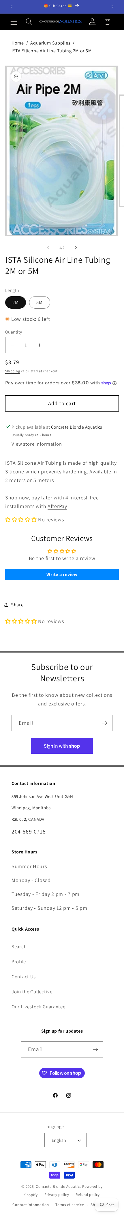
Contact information (30, 1204)
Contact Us (24, 976)
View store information (37, 444)
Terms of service (69, 1204)
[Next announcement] (112, 6)
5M (39, 302)
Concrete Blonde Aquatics (58, 1186)
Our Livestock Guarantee (38, 1006)
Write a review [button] (61, 574)
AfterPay (57, 506)
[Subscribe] (104, 723)
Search (19, 946)
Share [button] (17, 604)
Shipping (12, 371)
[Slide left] (48, 247)
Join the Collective (32, 991)
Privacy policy (56, 1194)
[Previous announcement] (11, 6)
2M (15, 302)
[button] (14, 21)
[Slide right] (75, 247)
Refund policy (88, 1194)
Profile (19, 961)
